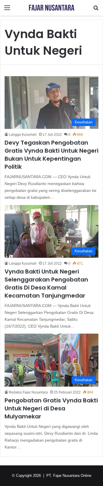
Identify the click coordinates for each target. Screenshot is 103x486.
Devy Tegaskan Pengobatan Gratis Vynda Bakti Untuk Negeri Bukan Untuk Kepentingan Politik (51, 155)
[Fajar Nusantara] (51, 7)
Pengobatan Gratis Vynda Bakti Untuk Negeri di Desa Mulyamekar (51, 408)
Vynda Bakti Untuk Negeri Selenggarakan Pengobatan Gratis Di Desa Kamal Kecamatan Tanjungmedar (46, 283)
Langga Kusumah (23, 135)
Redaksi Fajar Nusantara (28, 392)
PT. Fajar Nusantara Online (68, 475)
